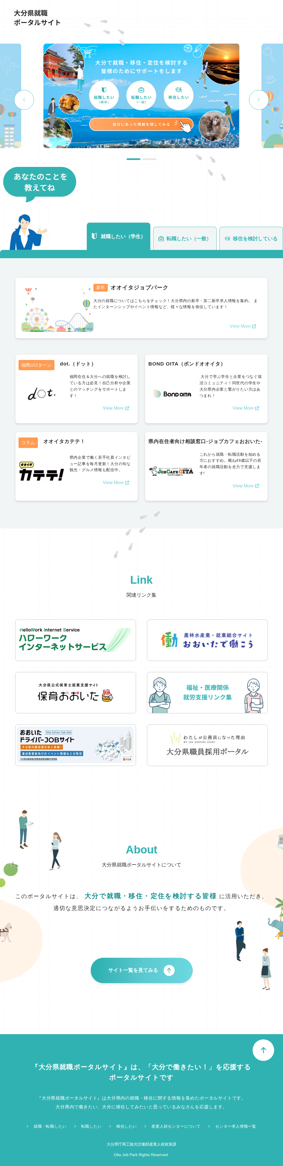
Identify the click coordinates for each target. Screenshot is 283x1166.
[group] (142, 96)
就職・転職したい (50, 1126)
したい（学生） (123, 236)
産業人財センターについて (176, 1126)
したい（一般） (189, 238)
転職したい (91, 1126)
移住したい (126, 1126)
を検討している (255, 238)
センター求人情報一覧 (235, 1126)
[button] (133, 159)
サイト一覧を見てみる (133, 970)
